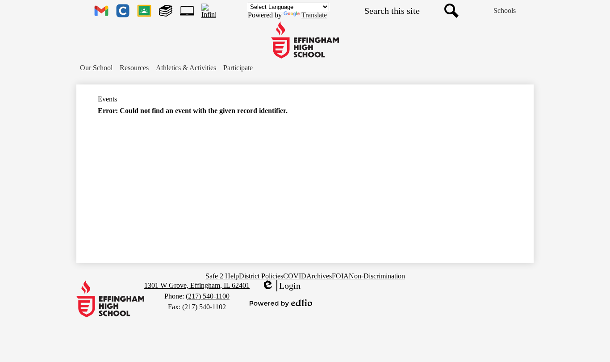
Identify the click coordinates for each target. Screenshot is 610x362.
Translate (314, 15)
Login (281, 286)
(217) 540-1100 (208, 296)
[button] (96, 68)
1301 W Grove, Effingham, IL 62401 (197, 285)
